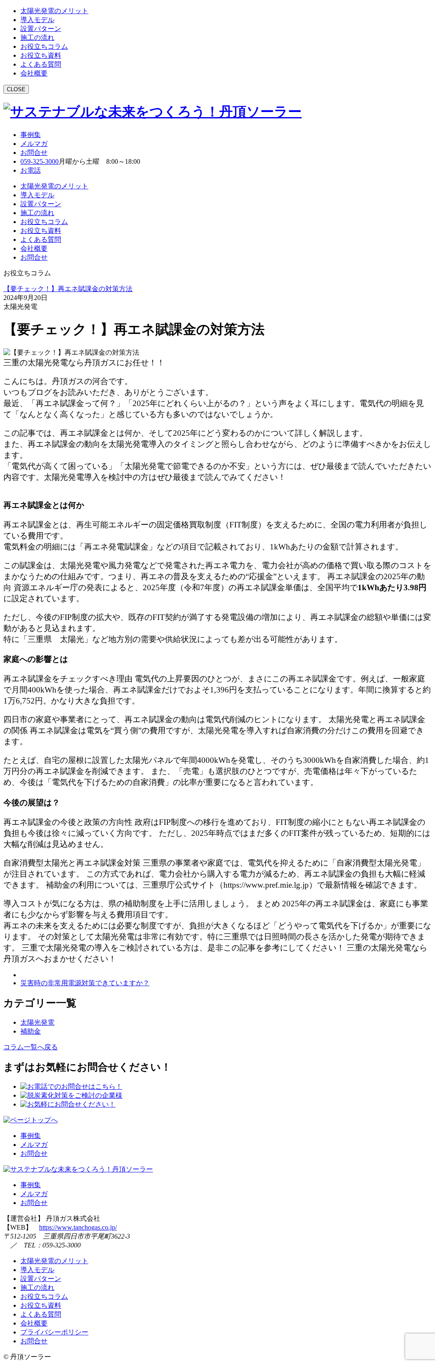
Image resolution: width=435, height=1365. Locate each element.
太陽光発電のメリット (54, 10)
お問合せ (34, 152)
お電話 (30, 170)
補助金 (30, 1031)
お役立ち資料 (40, 55)
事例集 (30, 134)
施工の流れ (37, 37)
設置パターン (40, 28)
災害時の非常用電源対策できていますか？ (85, 983)
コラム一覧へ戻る (30, 1047)
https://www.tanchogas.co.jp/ (78, 1227)
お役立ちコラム (44, 46)
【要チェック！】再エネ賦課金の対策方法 (68, 288)
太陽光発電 (37, 1022)
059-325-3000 (39, 161)
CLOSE (16, 89)
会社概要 (34, 73)
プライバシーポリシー (54, 1332)
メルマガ (34, 143)
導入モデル (37, 19)
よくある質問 (40, 64)
